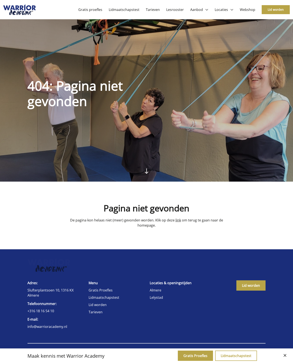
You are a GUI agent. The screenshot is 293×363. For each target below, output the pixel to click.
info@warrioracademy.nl (47, 326)
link (178, 220)
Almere (155, 290)
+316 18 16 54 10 (40, 311)
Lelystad (156, 297)
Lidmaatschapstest (104, 297)
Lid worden (276, 9)
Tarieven (96, 312)
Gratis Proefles (101, 290)
